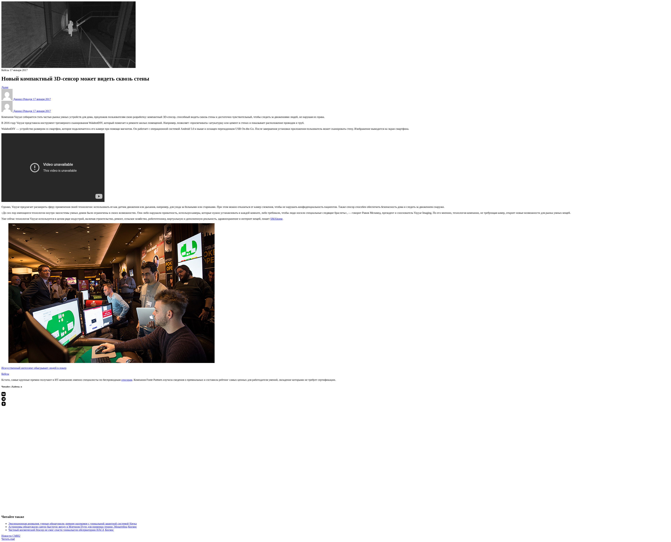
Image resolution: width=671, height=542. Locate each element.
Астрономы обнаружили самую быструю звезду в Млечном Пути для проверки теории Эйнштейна (67, 526)
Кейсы (5, 70)
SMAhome (276, 218)
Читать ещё (8, 538)
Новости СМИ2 (10, 535)
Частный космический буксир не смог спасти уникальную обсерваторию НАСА (56, 529)
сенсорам (126, 379)
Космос (132, 526)
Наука (133, 523)
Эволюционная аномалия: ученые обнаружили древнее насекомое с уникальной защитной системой (68, 523)
